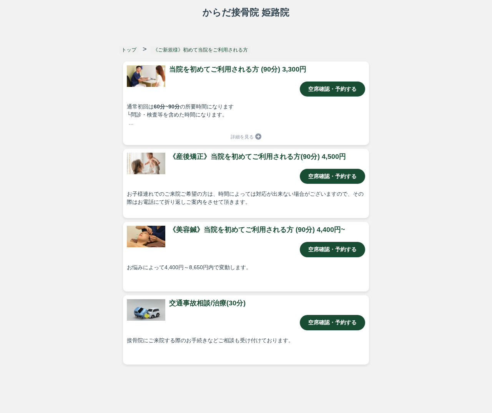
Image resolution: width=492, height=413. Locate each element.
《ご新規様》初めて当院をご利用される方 (200, 50)
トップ (128, 50)
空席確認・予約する (332, 89)
